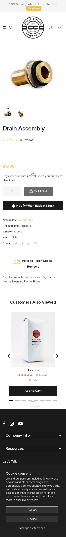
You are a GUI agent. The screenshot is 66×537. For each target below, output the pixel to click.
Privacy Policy (29, 500)
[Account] (50, 27)
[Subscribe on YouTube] (20, 423)
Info (17, 261)
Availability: (9, 220)
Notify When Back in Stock (35, 206)
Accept (32, 509)
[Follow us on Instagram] (12, 423)
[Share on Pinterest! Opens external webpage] (36, 243)
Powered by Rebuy (33, 406)
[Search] (11, 28)
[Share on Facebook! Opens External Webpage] (24, 243)
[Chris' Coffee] (33, 27)
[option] (8, 114)
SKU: (6, 237)
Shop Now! (34, 8)
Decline (32, 519)
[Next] (56, 355)
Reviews (33, 267)
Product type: (11, 225)
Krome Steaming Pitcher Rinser (22, 281)
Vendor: (7, 231)
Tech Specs (43, 261)
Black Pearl (33, 370)
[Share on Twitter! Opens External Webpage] (17, 243)
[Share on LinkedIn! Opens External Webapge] (30, 243)
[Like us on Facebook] (4, 423)
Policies (27, 261)
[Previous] (9, 355)
